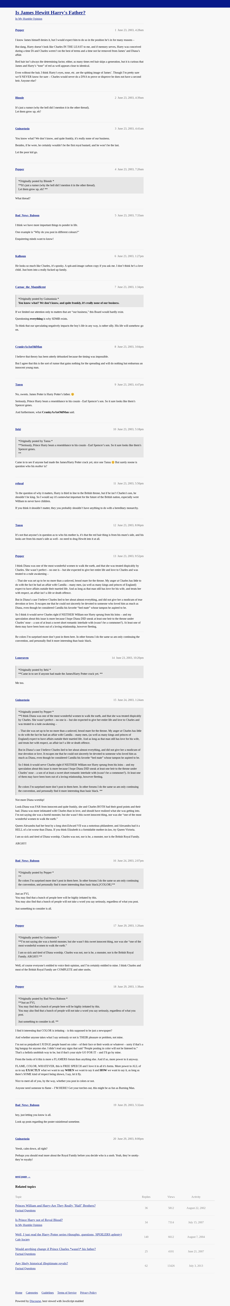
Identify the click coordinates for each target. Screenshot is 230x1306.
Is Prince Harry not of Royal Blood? (39, 1220)
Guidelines (48, 1292)
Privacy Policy (88, 1292)
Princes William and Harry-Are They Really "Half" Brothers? (55, 1205)
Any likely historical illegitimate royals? (41, 1263)
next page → (23, 1176)
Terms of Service (67, 1292)
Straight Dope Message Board (19, 3)
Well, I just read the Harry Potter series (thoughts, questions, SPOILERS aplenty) (68, 1234)
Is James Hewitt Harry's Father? (50, 12)
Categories (32, 1292)
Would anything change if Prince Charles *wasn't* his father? (55, 1249)
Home (18, 1292)
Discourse (35, 1301)
